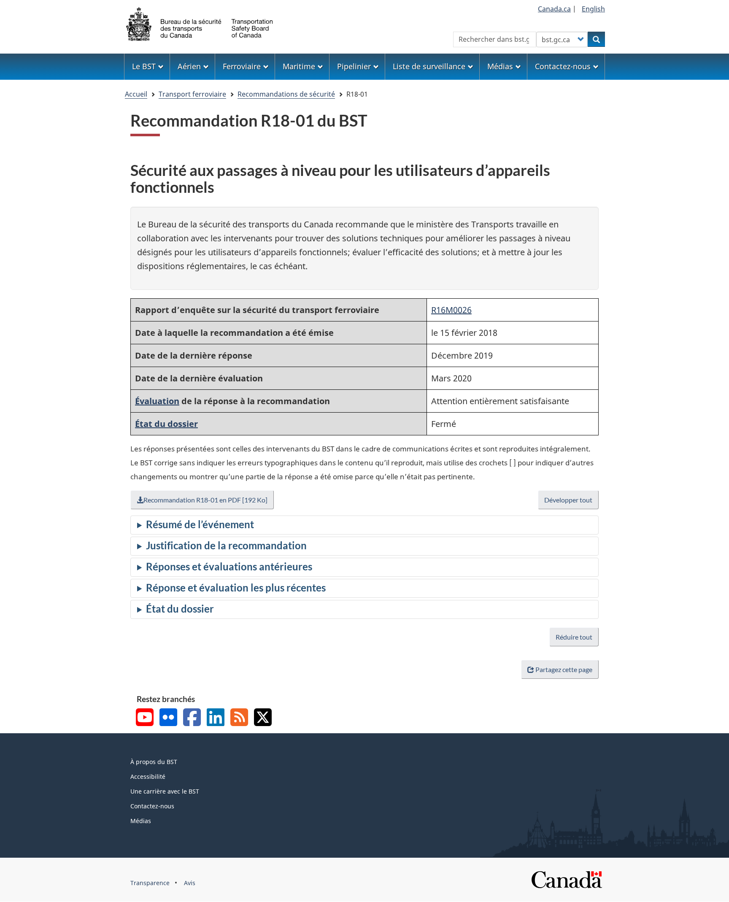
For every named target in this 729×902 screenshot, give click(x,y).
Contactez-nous (152, 806)
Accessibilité (147, 776)
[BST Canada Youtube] (145, 718)
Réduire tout (574, 637)
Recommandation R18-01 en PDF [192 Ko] (205, 500)
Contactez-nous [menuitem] (563, 66)
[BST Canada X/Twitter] (263, 718)
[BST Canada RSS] (239, 718)
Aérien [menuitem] (189, 66)
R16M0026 (451, 310)
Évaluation (157, 401)
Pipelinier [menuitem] (354, 66)
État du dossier (166, 423)
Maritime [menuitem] (299, 66)
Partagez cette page (563, 669)
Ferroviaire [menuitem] (242, 66)
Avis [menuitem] (189, 883)
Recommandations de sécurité (286, 94)
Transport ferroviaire (192, 94)
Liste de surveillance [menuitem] (429, 66)
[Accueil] (200, 23)
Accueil (136, 94)
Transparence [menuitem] (150, 883)
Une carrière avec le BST (164, 791)
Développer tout (568, 500)
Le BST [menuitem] (144, 66)
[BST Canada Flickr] (168, 718)
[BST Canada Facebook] (192, 718)
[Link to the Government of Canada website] (566, 879)
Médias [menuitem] (500, 66)
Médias (140, 821)
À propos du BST (153, 762)
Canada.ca (554, 9)
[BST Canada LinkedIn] (215, 718)
